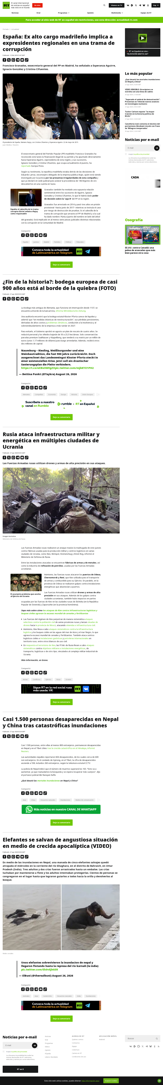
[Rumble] (132, 5)
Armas (25, 679)
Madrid (46, 242)
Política (68, 242)
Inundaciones (65, 800)
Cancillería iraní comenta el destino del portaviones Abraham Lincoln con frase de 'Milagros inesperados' (142, 126)
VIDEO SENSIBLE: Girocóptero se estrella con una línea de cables (139, 90)
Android (102, 1039)
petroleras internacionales (76, 638)
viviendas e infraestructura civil (80, 625)
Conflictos (36, 679)
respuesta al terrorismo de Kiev (40, 645)
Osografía (134, 220)
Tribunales (80, 242)
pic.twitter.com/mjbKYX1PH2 (74, 368)
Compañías (39, 394)
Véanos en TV (116, 5)
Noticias (15, 13)
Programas (62, 13)
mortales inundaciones (48, 780)
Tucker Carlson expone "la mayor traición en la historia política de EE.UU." (139, 113)
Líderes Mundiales (51, 1057)
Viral (38, 13)
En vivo (37, 5)
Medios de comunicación (84, 800)
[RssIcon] (158, 1046)
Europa (63, 394)
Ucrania (68, 679)
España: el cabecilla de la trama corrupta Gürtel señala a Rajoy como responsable (24, 211)
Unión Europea (87, 394)
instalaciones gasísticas (51, 638)
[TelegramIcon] (140, 5)
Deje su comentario (61, 264)
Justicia (36, 242)
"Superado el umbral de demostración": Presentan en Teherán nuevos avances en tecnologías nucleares (142, 101)
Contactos (76, 1043)
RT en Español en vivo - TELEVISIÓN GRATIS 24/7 (138, 52)
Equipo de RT (146, 13)
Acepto (139, 154)
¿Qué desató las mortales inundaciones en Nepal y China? (142, 80)
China (33, 800)
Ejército (48, 679)
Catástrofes (47, 996)
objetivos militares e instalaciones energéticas (63, 648)
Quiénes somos (77, 1039)
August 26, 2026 (66, 374)
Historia (74, 394)
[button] (143, 38)
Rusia (58, 679)
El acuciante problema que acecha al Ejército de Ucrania (26, 595)
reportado (26, 165)
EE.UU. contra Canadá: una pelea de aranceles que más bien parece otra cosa (140, 250)
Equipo (74, 1046)
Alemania (26, 394)
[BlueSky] (144, 5)
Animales (26, 996)
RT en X (20, 1069)
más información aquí (90, 1080)
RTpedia (48, 1053)
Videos (47, 1046)
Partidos (57, 242)
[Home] (6, 5)
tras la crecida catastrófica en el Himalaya (66, 748)
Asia (24, 800)
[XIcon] (136, 5)
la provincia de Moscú (46, 625)
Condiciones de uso (79, 1056)
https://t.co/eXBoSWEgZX (38, 368)
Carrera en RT (77, 1053)
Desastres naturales (48, 800)
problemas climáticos (57, 322)
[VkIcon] (128, 5)
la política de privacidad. (142, 154)
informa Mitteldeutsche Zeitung (71, 310)
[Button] (104, 5)
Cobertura (75, 1050)
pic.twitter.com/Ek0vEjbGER (39, 969)
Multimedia (116, 13)
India (79, 996)
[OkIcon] (148, 5)
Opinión (90, 13)
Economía (52, 394)
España (25, 242)
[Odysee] (138, 1046)
